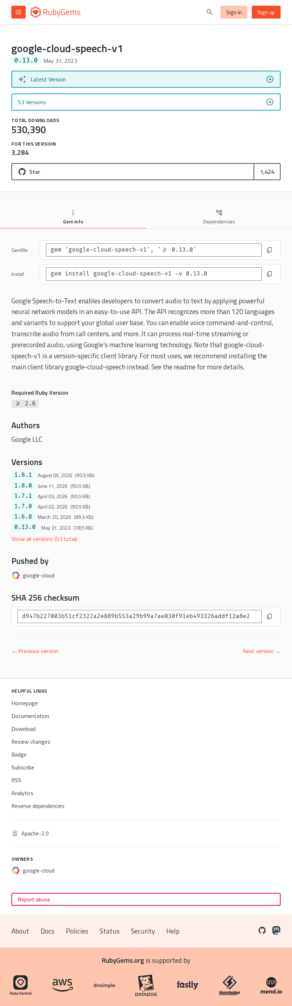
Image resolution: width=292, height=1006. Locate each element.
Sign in (234, 12)
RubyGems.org (123, 960)
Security (143, 931)
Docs (47, 931)
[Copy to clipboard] (270, 250)
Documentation (30, 716)
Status (110, 931)
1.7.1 (23, 496)
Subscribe (22, 767)
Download (23, 728)
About (20, 931)
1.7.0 (23, 506)
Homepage (24, 703)
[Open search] (209, 12)
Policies (77, 931)
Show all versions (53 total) (44, 539)
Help (172, 931)
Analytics (22, 793)
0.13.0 (25, 527)
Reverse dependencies (37, 806)
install (17, 274)
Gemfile (19, 250)
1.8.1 (23, 475)
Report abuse (34, 899)
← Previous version (34, 651)
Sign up (266, 12)
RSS (16, 780)
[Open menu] (18, 12)
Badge (19, 754)
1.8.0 (23, 485)
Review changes (30, 741)
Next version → (262, 651)
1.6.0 (23, 516)
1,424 (267, 171)
